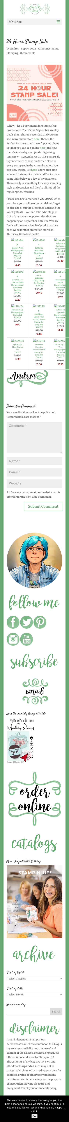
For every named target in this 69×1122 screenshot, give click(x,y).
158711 (39, 357)
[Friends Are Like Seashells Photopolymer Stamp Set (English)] (17, 276)
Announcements (48, 48)
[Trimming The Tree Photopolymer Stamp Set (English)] (60, 340)
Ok (34, 1116)
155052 (17, 258)
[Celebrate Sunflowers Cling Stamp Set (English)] (60, 239)
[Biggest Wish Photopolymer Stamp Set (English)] (17, 244)
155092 (39, 258)
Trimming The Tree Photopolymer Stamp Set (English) (60, 349)
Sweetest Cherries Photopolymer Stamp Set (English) (39, 349)
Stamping (12, 53)
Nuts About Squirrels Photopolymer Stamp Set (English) (60, 315)
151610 (17, 318)
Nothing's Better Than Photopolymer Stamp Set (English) (39, 319)
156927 (17, 352)
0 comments (27, 53)
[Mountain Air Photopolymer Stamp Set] (17, 306)
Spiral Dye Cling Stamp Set (17, 347)
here (37, 139)
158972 (60, 357)
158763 (39, 286)
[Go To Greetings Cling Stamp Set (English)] (39, 271)
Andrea (14, 48)
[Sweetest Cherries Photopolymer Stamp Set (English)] (39, 340)
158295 (39, 327)
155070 (60, 290)
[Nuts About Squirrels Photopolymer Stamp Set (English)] (60, 306)
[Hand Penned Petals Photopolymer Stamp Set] (60, 276)
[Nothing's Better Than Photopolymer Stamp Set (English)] (39, 310)
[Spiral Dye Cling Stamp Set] (17, 340)
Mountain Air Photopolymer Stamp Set (17, 312)
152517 (60, 254)
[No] (64, 1109)
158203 (17, 293)
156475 (60, 323)
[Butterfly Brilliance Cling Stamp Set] (39, 244)
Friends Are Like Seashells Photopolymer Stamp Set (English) (17, 285)
